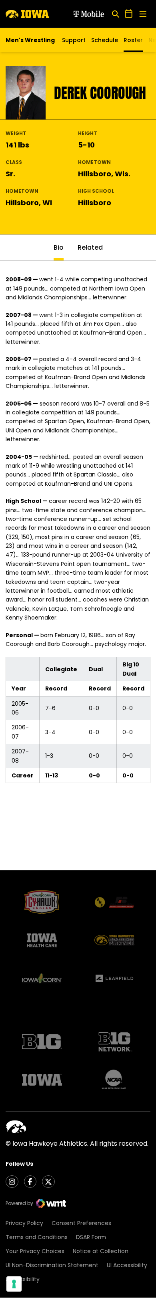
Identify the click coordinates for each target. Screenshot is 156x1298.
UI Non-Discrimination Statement (52, 1265)
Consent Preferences (81, 1223)
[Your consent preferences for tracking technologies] (14, 1284)
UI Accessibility (127, 1265)
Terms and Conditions (37, 1237)
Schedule (104, 40)
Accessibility (23, 1279)
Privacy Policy (24, 1223)
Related (90, 247)
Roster (133, 40)
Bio (59, 247)
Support (74, 40)
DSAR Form (91, 1237)
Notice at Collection (100, 1251)
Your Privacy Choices (35, 1251)
